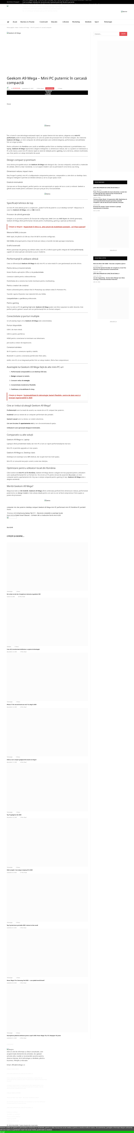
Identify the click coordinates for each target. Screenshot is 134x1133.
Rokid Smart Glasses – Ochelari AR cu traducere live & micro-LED (38, 515)
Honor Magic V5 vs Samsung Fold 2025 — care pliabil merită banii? (25, 980)
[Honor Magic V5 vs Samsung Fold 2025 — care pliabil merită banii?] (47, 953)
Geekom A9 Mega (45, 507)
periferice (23, 298)
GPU (29, 457)
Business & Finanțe (27, 22)
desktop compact (32, 507)
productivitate (38, 272)
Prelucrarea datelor (13, 1117)
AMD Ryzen (63, 219)
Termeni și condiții (13, 1114)
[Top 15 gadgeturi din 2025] (47, 787)
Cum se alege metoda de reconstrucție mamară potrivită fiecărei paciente (48, 2)
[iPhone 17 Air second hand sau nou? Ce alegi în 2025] (47, 677)
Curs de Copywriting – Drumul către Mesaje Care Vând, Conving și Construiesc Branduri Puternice (109, 278)
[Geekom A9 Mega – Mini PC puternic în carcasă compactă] (47, 52)
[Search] (126, 22)
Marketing (76, 22)
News (16, 27)
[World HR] (28, 11)
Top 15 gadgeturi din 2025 (14, 815)
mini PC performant (58, 507)
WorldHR (16, 88)
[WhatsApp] (7, 117)
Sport (97, 22)
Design (13, 376)
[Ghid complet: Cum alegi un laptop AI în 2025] (47, 842)
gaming (59, 151)
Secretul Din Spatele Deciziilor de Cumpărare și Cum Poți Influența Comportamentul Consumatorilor (109, 268)
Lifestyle (66, 22)
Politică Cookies (12, 1112)
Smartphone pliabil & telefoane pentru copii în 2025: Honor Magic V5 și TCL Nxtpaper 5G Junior (34, 1035)
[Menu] (8, 21)
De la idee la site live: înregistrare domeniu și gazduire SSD (24, 594)
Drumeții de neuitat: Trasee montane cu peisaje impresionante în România (107, 207)
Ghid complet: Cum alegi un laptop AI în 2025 (20, 870)
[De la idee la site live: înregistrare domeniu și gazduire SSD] (47, 566)
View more (56, 1130)
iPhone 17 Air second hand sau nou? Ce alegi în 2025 (21, 704)
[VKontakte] (7, 113)
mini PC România (71, 507)
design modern (23, 493)
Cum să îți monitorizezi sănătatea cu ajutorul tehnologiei (23, 649)
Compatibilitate (12, 298)
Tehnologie (108, 22)
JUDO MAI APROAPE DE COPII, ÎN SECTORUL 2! (106, 187)
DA (33, 210)
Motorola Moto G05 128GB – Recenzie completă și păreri (109, 263)
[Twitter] (7, 108)
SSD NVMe (10, 241)
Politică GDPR (11, 1119)
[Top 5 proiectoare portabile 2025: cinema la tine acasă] (47, 898)
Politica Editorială (13, 1121)
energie (27, 380)
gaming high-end (29, 307)
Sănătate (88, 22)
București (72, 475)
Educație (54, 22)
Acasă (15, 22)
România (25, 146)
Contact (9, 1123)
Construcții (44, 22)
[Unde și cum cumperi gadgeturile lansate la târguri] (47, 732)
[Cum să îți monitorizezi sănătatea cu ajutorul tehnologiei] (47, 622)
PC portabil (82, 507)
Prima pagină (10, 27)
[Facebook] (7, 106)
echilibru (42, 146)
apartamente (25, 423)
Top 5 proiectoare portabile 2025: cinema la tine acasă (22, 925)
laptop (9, 149)
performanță (78, 250)
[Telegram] (7, 115)
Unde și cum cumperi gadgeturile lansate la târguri (21, 759)
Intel (50, 219)
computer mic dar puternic (16, 507)
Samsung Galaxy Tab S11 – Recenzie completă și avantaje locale (40, 513)
